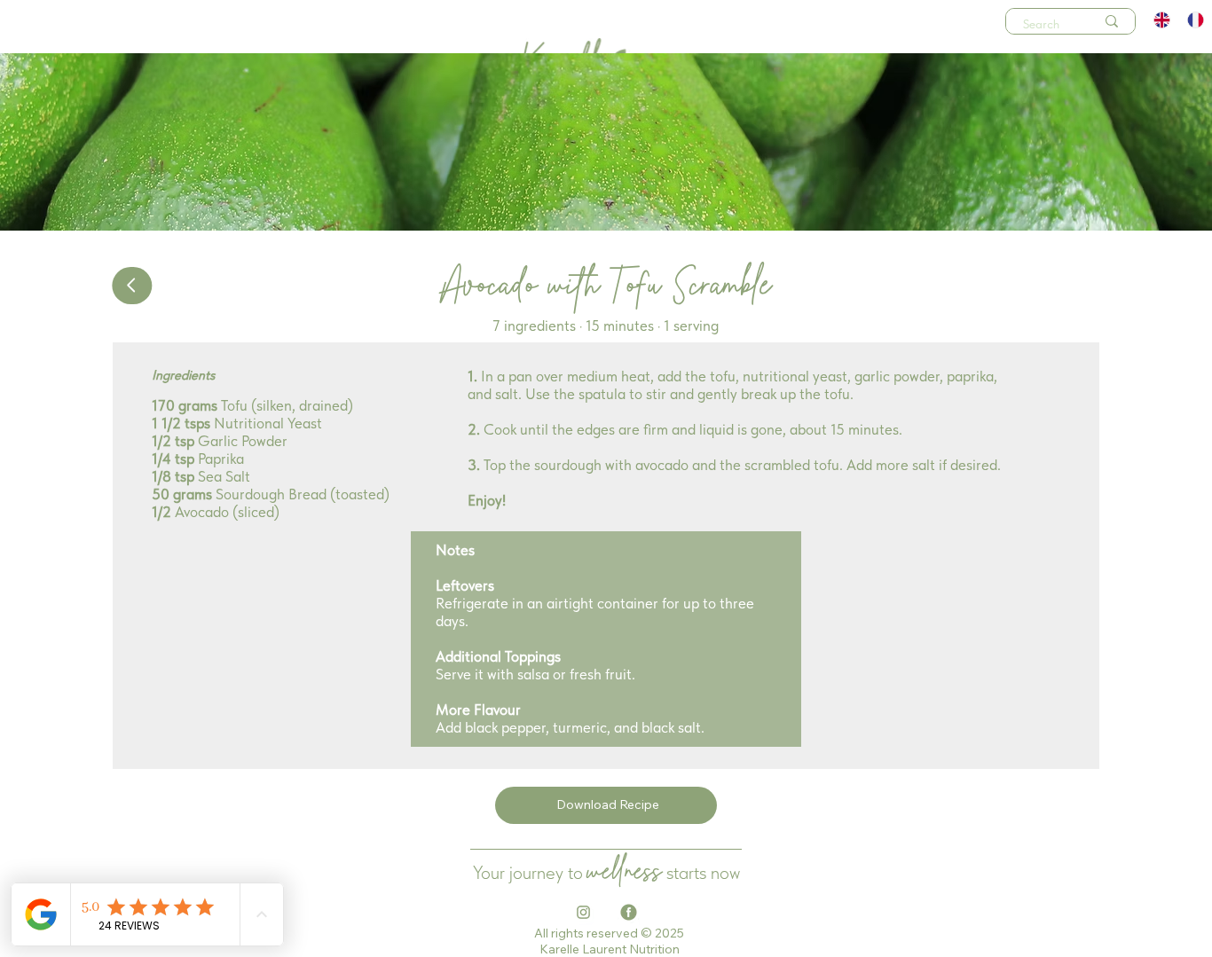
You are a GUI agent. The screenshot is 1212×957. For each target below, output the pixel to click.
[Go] (132, 285)
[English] (1162, 20)
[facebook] (628, 912)
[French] (1195, 20)
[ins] (583, 912)
